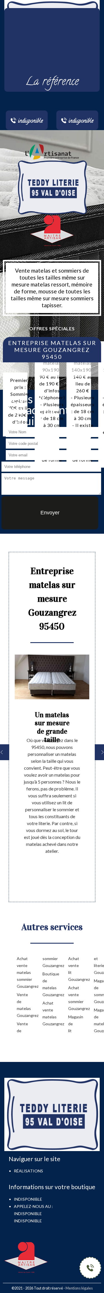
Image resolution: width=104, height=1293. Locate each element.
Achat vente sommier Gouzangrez (71, 998)
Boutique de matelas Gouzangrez (46, 984)
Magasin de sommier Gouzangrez (97, 991)
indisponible (28, 1213)
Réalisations (28, 1170)
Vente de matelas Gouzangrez (20, 1005)
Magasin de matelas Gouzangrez (97, 1020)
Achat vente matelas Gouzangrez (46, 1013)
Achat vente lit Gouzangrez (71, 969)
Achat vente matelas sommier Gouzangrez (20, 972)
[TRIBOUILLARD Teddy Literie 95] (52, 187)
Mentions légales (79, 1288)
